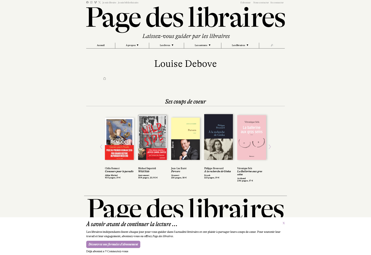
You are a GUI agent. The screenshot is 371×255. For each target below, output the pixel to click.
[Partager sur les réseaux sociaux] (104, 79)
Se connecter (277, 2)
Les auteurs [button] (201, 45)
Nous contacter (261, 2)
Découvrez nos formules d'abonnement (113, 244)
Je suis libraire (109, 2)
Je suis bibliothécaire (128, 2)
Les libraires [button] (238, 45)
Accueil (100, 45)
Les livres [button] (165, 45)
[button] (101, 147)
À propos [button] (131, 45)
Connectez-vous (117, 251)
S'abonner (245, 2)
